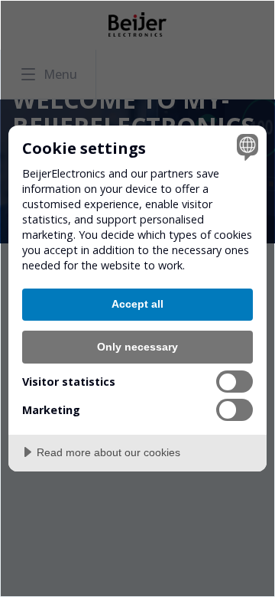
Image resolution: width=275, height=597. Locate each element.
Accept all (137, 304)
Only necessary (137, 347)
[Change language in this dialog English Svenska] (245, 147)
